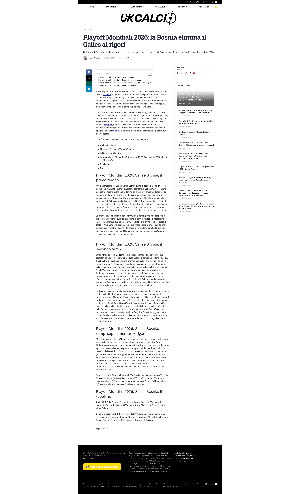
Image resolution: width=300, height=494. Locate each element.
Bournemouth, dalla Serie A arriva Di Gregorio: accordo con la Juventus (196, 111)
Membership (204, 7)
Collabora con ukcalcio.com (185, 455)
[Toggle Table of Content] (148, 74)
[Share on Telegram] (89, 89)
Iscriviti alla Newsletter (183, 453)
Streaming (160, 7)
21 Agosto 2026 (185, 148)
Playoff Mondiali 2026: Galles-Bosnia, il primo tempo (119, 77)
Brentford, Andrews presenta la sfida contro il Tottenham (196, 122)
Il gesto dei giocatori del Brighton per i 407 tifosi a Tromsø (196, 168)
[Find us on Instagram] (209, 2)
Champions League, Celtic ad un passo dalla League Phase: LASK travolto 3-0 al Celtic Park (196, 206)
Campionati (111, 7)
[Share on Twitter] (89, 78)
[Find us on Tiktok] (190, 73)
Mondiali (107, 94)
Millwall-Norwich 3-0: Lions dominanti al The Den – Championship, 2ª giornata (192, 97)
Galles (91, 30)
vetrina (104, 429)
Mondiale (115, 130)
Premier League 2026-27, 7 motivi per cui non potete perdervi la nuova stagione (196, 179)
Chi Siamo (182, 7)
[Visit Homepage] (148, 18)
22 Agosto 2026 (185, 103)
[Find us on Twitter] (206, 2)
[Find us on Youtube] (216, 2)
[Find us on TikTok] (213, 2)
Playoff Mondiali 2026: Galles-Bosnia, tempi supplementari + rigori (124, 83)
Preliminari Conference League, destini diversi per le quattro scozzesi (196, 144)
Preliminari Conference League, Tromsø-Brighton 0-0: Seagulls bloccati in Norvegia (193, 155)
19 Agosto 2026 (185, 211)
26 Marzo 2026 (109, 58)
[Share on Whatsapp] (89, 83)
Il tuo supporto (180, 461)
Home (91, 7)
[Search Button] (216, 7)
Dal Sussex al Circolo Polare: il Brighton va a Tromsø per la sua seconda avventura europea (193, 192)
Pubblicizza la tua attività (184, 458)
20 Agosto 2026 (185, 161)
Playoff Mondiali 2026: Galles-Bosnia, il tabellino (117, 85)
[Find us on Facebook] (203, 2)
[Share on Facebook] (89, 72)
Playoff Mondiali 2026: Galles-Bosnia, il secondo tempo (120, 80)
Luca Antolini (95, 58)
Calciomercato (136, 7)
